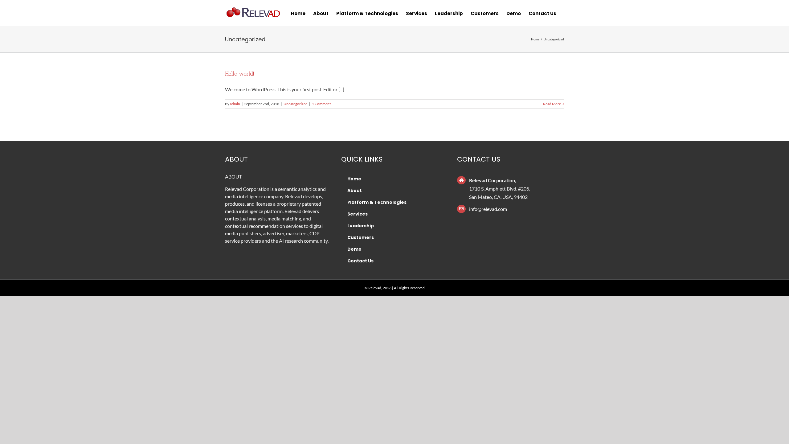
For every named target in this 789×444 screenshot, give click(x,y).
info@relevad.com (488, 209)
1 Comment (321, 103)
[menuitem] (298, 13)
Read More (552, 103)
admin (235, 103)
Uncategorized (296, 103)
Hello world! (239, 73)
